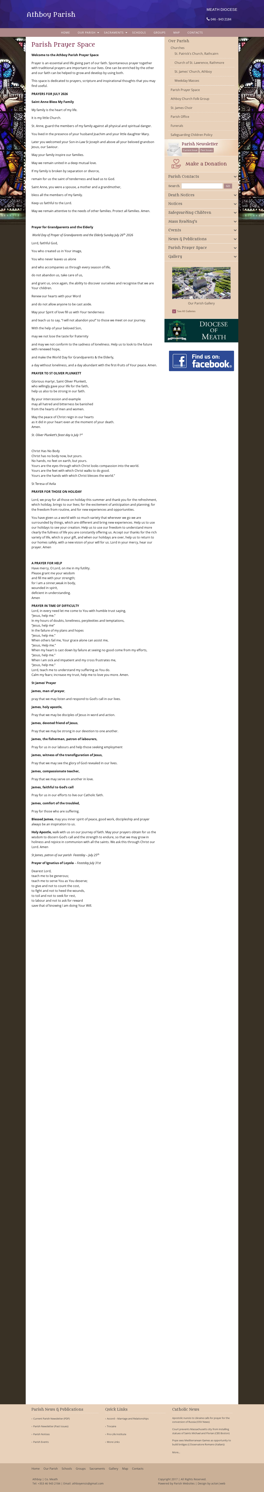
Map (176, 32)
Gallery (113, 1468)
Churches (178, 48)
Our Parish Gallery (201, 303)
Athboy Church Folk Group (190, 99)
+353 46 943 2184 (49, 1483)
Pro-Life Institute (116, 1434)
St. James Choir (181, 108)
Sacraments (114, 32)
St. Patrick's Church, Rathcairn (196, 53)
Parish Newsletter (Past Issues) (50, 1426)
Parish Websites (184, 1483)
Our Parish (86, 32)
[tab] (201, 176)
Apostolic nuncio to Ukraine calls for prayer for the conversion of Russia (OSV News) (201, 1420)
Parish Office (180, 117)
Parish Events (41, 1442)
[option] (201, 286)
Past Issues (207, 150)
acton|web (218, 1483)
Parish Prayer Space (185, 90)
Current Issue (190, 150)
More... (176, 1452)
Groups (160, 32)
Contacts (195, 32)
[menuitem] (65, 32)
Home (65, 32)
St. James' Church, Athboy (193, 71)
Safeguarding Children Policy (191, 135)
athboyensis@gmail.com (88, 1483)
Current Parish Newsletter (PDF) (51, 1418)
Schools (139, 32)
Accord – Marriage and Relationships (128, 1418)
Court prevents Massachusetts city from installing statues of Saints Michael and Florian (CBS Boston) (201, 1431)
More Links (113, 1442)
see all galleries (186, 311)
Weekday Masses (187, 80)
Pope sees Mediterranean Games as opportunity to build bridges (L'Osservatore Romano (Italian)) (201, 1442)
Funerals (177, 126)
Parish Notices (41, 1434)
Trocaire (111, 1426)
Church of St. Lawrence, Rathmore (199, 63)
